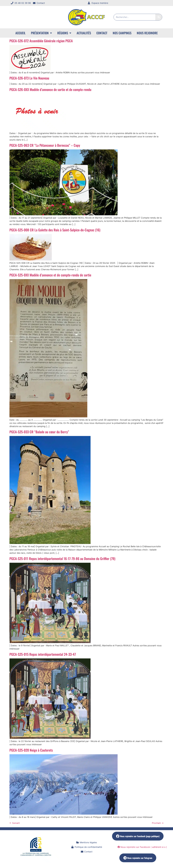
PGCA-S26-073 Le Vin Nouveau (29, 77)
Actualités (84, 33)
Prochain (158, 823)
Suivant (14, 823)
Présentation (40, 33)
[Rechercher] (158, 17)
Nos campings (122, 33)
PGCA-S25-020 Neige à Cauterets (31, 750)
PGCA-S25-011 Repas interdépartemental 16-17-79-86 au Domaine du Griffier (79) (62, 558)
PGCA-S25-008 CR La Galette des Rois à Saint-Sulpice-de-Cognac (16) (54, 229)
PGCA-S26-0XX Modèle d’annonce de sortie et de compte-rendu (50, 89)
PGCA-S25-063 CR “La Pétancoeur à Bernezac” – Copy (44, 145)
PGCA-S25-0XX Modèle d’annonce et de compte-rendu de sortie (50, 274)
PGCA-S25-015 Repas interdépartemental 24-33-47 (42, 654)
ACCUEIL (20, 33)
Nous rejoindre (147, 33)
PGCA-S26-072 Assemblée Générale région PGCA (41, 40)
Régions (62, 33)
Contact (101, 33)
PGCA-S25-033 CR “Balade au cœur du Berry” (39, 431)
